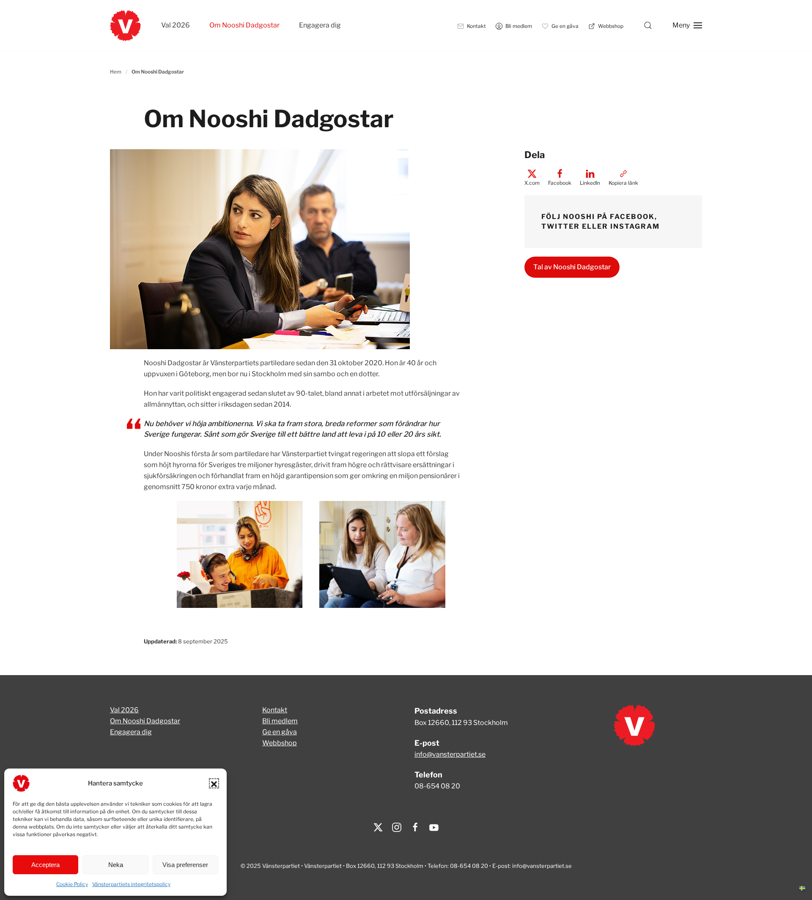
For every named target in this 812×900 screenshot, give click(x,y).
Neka (115, 864)
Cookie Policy (72, 884)
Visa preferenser (185, 864)
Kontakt (274, 710)
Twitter (560, 226)
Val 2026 (175, 25)
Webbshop (279, 743)
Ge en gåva (279, 732)
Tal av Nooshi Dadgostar (572, 267)
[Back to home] (125, 25)
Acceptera (45, 864)
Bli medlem (280, 721)
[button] (214, 783)
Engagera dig (320, 25)
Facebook (632, 217)
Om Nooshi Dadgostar (244, 25)
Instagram (635, 226)
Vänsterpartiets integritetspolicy (131, 884)
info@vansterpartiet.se (450, 754)
